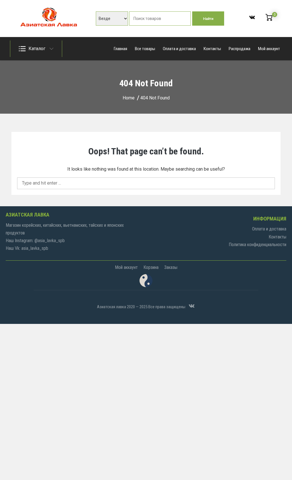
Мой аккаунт (269, 48)
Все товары (145, 48)
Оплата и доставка (179, 48)
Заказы (170, 267)
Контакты (212, 48)
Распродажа (239, 48)
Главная (120, 48)
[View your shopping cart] (268, 19)
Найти (208, 19)
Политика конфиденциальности (257, 244)
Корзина (151, 267)
